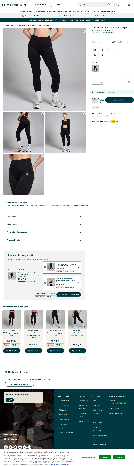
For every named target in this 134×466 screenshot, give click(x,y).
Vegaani (87, 11)
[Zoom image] (84, 31)
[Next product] (85, 358)
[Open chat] (29, 447)
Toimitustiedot (64, 424)
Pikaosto (13, 350)
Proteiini (30, 11)
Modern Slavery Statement (98, 411)
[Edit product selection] (78, 268)
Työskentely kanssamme (97, 428)
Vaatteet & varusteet (83, 406)
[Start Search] (79, 4)
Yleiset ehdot (97, 422)
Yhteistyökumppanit (100, 435)
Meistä (95, 400)
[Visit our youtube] (20, 447)
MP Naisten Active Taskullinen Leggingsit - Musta (55, 333)
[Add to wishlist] (128, 82)
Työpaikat (96, 440)
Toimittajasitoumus (99, 444)
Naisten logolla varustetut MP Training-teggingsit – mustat (34, 334)
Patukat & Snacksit (75, 11)
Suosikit (22, 11)
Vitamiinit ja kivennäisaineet (57, 11)
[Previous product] (81, 358)
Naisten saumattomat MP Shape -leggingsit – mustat (30, 25)
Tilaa (9, 400)
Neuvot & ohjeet (82, 414)
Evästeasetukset (10, 434)
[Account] (123, 4)
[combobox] (98, 4)
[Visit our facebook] (11, 447)
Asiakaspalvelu (64, 400)
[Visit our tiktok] (15, 447)
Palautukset (63, 415)
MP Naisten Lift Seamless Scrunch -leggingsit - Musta (77, 333)
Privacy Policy (55, 464)
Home (7, 25)
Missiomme (96, 405)
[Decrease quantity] (94, 82)
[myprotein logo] (14, 4)
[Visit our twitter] (25, 447)
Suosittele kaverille (118, 402)
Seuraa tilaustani (64, 419)
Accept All (119, 457)
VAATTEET (61, 5)
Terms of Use (65, 464)
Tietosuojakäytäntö (99, 418)
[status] (98, 82)
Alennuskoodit (114, 408)
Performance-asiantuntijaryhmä (104, 11)
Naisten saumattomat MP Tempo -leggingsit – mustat (11, 333)
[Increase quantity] (101, 82)
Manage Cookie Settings (88, 457)
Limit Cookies (105, 457)
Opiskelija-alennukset (116, 413)
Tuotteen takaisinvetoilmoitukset (67, 430)
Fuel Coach (114, 4)
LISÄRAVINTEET (44, 5)
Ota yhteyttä (63, 405)
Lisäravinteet (40, 11)
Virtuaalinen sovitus (121, 42)
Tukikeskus (62, 410)
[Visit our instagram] (6, 447)
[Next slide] (86, 336)
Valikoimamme (84, 421)
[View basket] (129, 4)
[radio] (95, 50)
